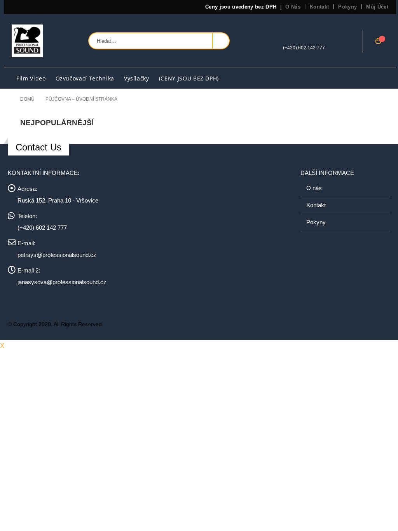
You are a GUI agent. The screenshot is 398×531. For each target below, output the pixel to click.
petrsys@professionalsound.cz (56, 255)
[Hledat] (221, 41)
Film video (31, 78)
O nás (292, 7)
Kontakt (319, 7)
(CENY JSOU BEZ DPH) (189, 78)
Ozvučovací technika (85, 78)
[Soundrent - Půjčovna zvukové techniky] (27, 40)
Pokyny (347, 7)
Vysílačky (136, 78)
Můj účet (377, 7)
